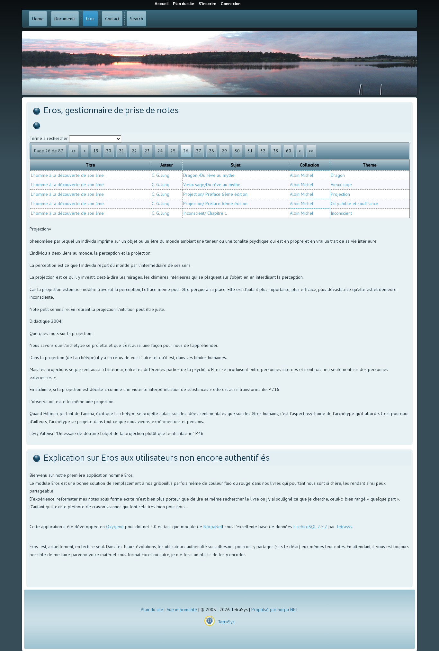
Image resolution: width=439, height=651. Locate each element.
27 (198, 151)
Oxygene (115, 526)
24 (160, 151)
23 (147, 151)
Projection (340, 194)
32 (262, 151)
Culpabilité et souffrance (354, 203)
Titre (90, 165)
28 (211, 151)
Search (136, 19)
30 (237, 151)
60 (288, 151)
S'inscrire (207, 4)
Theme (370, 165)
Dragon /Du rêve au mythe (209, 175)
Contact (112, 19)
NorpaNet (212, 526)
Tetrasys (344, 526)
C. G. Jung (160, 175)
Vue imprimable (182, 609)
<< (73, 151)
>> (311, 151)
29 (224, 151)
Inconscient (341, 213)
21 (121, 151)
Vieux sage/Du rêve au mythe (211, 184)
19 (95, 151)
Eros (90, 19)
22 (134, 151)
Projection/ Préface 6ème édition (215, 194)
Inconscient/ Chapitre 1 (205, 213)
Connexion (230, 4)
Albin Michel (301, 175)
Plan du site (152, 609)
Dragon (338, 175)
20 (108, 151)
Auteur (166, 165)
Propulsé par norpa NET (274, 609)
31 (250, 151)
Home (38, 19)
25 (172, 151)
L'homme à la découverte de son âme (67, 175)
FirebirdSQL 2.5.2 (310, 526)
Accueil (161, 4)
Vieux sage (341, 184)
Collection (309, 165)
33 (275, 151)
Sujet (235, 165)
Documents (65, 19)
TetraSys (226, 622)
